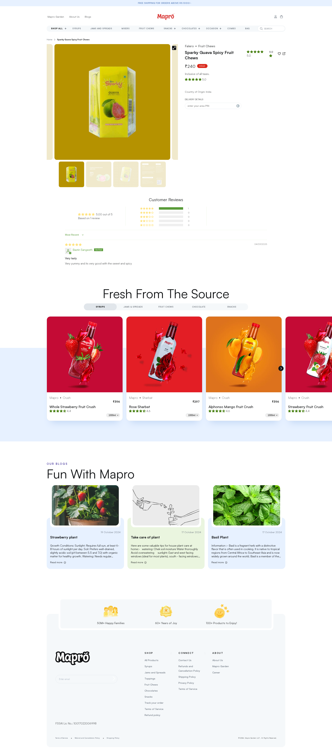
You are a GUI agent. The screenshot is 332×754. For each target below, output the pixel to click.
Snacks (149, 696)
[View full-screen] (174, 48)
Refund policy (152, 715)
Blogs (88, 16)
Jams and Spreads (155, 672)
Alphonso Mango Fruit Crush (231, 407)
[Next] (281, 368)
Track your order (154, 702)
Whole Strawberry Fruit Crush (72, 407)
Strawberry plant (63, 537)
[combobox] (271, 28)
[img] (73, 244)
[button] (281, 17)
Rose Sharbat (139, 407)
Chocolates (151, 690)
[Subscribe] (114, 678)
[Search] (261, 28)
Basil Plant (219, 537)
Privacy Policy (186, 682)
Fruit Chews (151, 684)
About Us (74, 16)
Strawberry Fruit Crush (305, 407)
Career (216, 672)
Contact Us (184, 660)
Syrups (148, 666)
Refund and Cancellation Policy (87, 738)
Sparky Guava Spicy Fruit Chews (73, 39)
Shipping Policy (187, 676)
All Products (151, 660)
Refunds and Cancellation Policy (189, 668)
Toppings (150, 678)
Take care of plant (145, 537)
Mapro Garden (56, 16)
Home (49, 39)
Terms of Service (154, 708)
